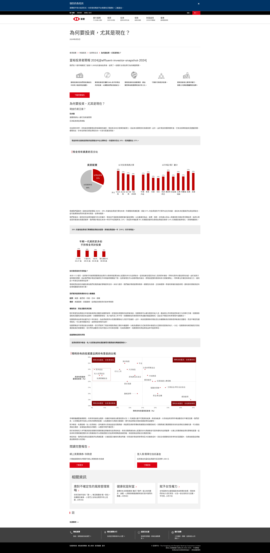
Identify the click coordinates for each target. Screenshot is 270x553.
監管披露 (98, 546)
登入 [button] (195, 13)
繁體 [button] (189, 13)
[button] (74, 522)
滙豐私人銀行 (88, 13)
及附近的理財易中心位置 (115, 536)
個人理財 (72, 13)
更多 (103, 546)
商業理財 (79, 13)
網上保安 (91, 546)
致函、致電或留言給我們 (81, 536)
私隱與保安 (73, 546)
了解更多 (118, 8)
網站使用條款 (82, 546)
